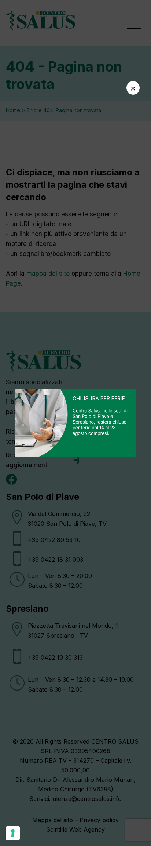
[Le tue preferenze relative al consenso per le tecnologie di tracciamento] (13, 833)
